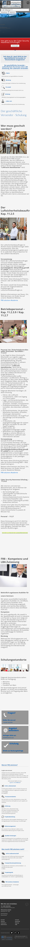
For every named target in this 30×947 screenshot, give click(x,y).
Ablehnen (12, 12)
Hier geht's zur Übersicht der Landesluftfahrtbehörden (15, 532)
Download (17, 921)
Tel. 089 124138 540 (9, 717)
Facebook (18, 933)
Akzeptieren (4, 12)
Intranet (17, 919)
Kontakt (3, 919)
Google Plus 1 (15, 933)
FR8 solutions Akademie (9, 300)
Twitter (11, 933)
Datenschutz (4, 924)
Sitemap (3, 921)
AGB (16, 924)
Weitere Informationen (12, 14)
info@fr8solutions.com (11, 732)
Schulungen (15, 46)
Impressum (3, 923)
